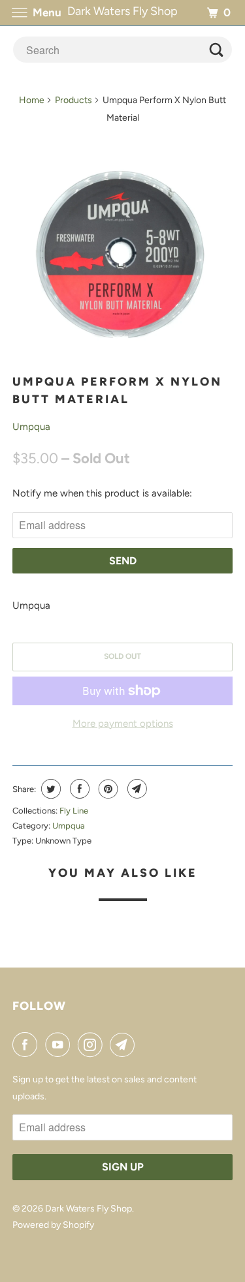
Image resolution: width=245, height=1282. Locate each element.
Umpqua (31, 427)
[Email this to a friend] (135, 789)
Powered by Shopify (53, 1224)
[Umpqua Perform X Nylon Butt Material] (122, 251)
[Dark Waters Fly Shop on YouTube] (60, 1044)
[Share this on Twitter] (49, 789)
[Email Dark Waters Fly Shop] (125, 1044)
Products (73, 100)
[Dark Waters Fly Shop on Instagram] (93, 1044)
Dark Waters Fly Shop (88, 1208)
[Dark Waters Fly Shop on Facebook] (27, 1044)
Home (31, 100)
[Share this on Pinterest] (106, 789)
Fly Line (73, 811)
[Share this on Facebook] (78, 789)
